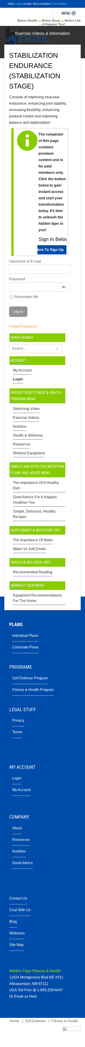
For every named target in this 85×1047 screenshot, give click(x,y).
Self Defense (35, 1021)
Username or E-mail (25, 261)
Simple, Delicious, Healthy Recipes (34, 514)
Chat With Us (20, 910)
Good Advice (22, 863)
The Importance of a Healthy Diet (36, 485)
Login (19, 3)
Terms (17, 732)
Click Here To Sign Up (45, 250)
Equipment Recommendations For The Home (37, 598)
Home (14, 1021)
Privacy (18, 720)
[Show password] (63, 286)
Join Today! (60, 3)
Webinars (17, 933)
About (17, 828)
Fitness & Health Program (33, 690)
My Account (22, 370)
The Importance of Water (33, 540)
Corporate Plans (25, 647)
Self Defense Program (30, 678)
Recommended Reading (32, 572)
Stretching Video (26, 409)
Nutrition (20, 426)
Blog (13, 921)
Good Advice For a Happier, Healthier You (35, 499)
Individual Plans (25, 635)
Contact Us (18, 898)
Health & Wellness (28, 435)
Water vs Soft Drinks (29, 549)
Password (17, 279)
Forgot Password (22, 326)
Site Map (16, 945)
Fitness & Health (64, 1021)
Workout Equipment (29, 453)
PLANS (16, 624)
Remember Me (26, 297)
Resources (21, 444)
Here (33, 996)
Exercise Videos (26, 418)
